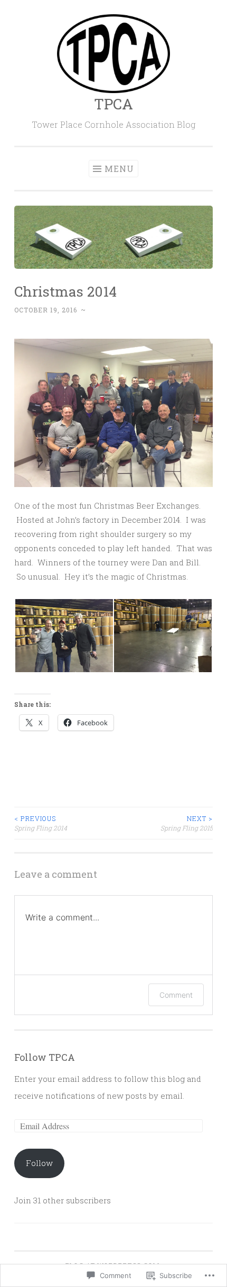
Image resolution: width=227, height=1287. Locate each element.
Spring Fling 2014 (40, 823)
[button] (63, 635)
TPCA (113, 104)
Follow (39, 1163)
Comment (176, 994)
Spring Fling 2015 (186, 823)
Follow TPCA (44, 1057)
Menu (119, 168)
